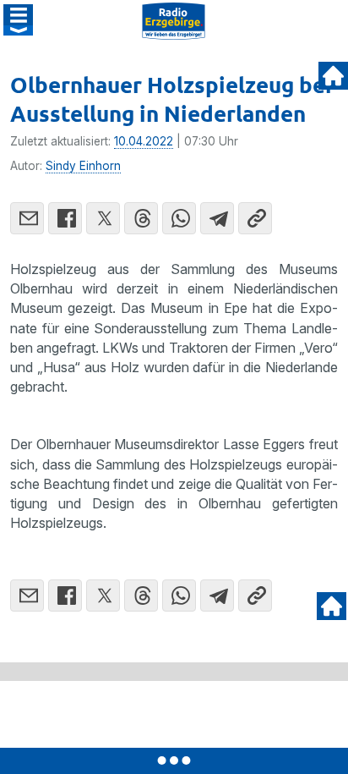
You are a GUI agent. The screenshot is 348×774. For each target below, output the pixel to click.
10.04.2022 (143, 141)
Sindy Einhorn (83, 166)
